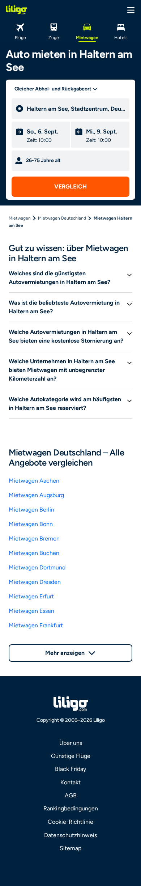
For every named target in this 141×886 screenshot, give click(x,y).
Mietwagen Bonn (31, 524)
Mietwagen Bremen (34, 538)
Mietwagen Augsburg (36, 495)
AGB (71, 795)
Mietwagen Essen (31, 610)
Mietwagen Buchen (34, 553)
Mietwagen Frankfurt (36, 625)
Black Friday (70, 769)
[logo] (16, 9)
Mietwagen (20, 218)
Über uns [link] (70, 742)
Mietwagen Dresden (35, 581)
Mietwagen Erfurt (31, 596)
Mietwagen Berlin (31, 509)
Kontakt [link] (70, 782)
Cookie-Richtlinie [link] (70, 821)
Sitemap (70, 848)
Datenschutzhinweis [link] (70, 835)
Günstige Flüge (70, 756)
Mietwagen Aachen (34, 480)
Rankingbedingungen (70, 808)
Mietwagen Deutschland (62, 218)
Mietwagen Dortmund (37, 567)
